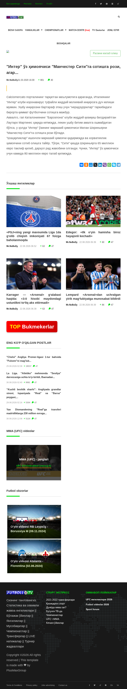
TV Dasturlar (98, 30)
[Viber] (105, 165)
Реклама (27, 4)
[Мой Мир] (91, 165)
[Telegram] (119, 165)
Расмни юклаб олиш (105, 53)
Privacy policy (31, 685)
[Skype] (114, 165)
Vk (118, 685)
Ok (111, 685)
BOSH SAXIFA (15, 30)
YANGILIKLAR (32, 30)
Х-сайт (49, 4)
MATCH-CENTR (79, 30)
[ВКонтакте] (82, 165)
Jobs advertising (48, 685)
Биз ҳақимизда (13, 4)
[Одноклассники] (86, 165)
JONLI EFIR (113, 30)
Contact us (63, 685)
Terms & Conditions (14, 685)
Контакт (38, 4)
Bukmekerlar (32, 327)
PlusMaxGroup (16, 670)
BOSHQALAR (63, 43)
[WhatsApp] (109, 165)
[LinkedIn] (100, 165)
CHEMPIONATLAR (54, 30)
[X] (95, 165)
